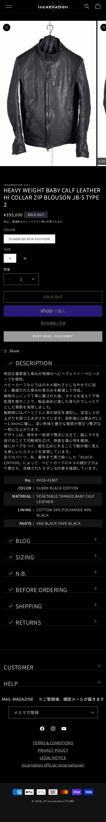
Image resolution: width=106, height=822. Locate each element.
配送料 (16, 221)
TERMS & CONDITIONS (53, 742)
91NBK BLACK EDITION (31, 239)
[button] (9, 6)
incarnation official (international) (53, 765)
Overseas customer (53, 336)
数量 (7, 269)
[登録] (91, 712)
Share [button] (14, 350)
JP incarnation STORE (58, 801)
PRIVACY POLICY (53, 750)
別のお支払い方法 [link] (53, 323)
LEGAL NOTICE (53, 757)
